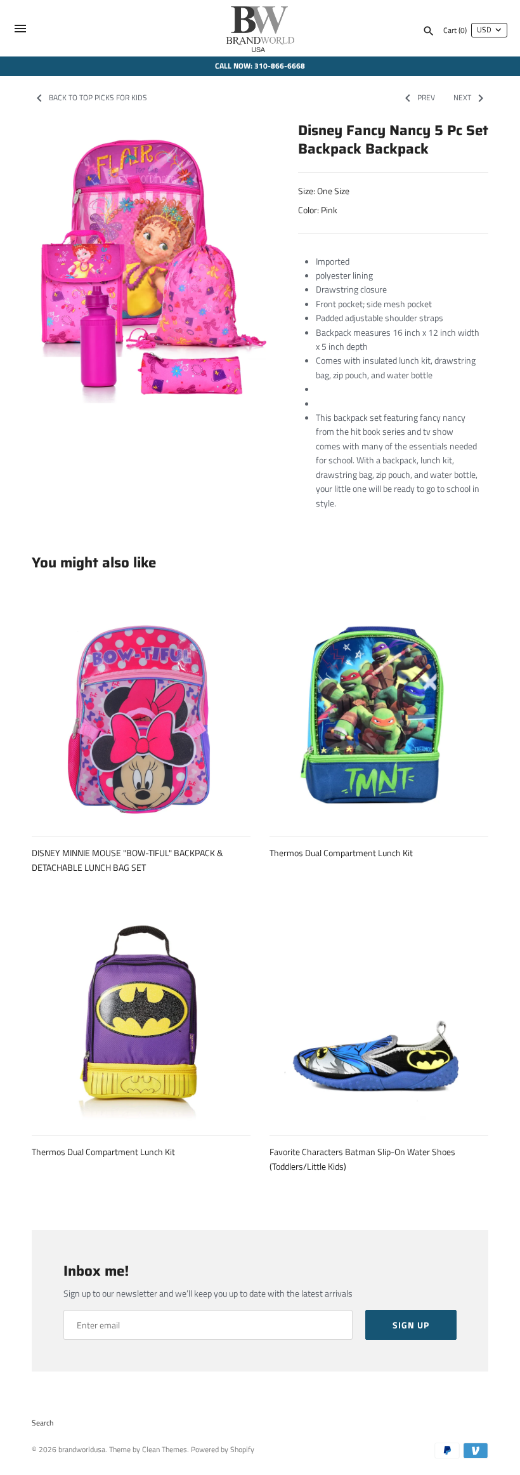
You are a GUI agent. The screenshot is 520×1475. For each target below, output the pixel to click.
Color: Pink (317, 209)
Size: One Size (323, 190)
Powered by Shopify (222, 1449)
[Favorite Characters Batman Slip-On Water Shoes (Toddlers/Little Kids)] (379, 1012)
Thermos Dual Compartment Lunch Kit (341, 852)
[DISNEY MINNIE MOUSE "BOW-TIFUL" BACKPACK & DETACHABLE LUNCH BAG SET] (141, 713)
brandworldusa (81, 1449)
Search (42, 1423)
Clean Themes (164, 1449)
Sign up (411, 1325)
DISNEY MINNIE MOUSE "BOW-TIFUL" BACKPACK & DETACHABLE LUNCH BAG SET (127, 859)
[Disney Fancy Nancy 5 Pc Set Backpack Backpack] (149, 267)
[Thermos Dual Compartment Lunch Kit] (379, 713)
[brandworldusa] (260, 28)
